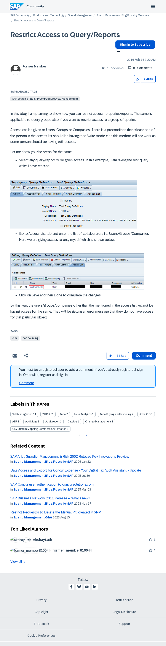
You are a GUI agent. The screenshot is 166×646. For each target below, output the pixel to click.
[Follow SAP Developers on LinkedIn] (94, 586)
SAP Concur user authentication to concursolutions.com (52, 484)
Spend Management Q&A (32, 517)
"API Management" (23, 414)
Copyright (41, 612)
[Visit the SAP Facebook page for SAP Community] (71, 586)
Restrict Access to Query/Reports (65, 35)
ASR (14, 421)
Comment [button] (144, 355)
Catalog (72, 421)
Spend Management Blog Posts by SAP (43, 461)
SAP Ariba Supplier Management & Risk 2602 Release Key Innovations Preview (69, 456)
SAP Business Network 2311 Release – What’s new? (50, 498)
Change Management (98, 421)
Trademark (41, 623)
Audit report (52, 421)
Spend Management (80, 15)
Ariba (63, 414)
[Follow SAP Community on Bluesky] (79, 586)
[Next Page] (86, 435)
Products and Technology (48, 15)
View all (16, 561)
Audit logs (31, 421)
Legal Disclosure (124, 612)
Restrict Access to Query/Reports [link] (34, 20)
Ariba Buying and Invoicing (115, 414)
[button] (137, 79)
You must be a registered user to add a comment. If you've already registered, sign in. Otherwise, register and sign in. (81, 372)
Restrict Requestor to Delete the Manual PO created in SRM (55, 512)
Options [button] (117, 52)
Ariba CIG (145, 414)
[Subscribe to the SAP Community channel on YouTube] (87, 586)
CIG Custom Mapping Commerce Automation (39, 428)
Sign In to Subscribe (135, 44)
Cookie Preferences (41, 635)
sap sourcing (30, 338)
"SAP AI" (46, 414)
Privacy (41, 600)
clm (14, 338)
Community (35, 6)
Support (124, 623)
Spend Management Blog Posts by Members (122, 15)
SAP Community (19, 15)
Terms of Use (125, 600)
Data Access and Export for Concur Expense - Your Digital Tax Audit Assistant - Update (75, 470)
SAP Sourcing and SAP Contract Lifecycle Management (45, 98)
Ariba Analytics (82, 414)
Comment (26, 383)
